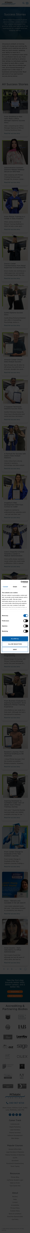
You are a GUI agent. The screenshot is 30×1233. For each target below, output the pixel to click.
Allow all (15, 638)
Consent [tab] (5, 586)
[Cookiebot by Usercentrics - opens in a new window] (21, 582)
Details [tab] (15, 586)
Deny (15, 649)
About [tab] (24, 586)
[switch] (25, 620)
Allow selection (15, 644)
